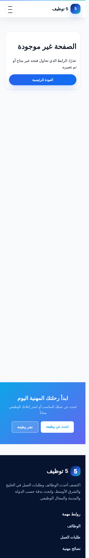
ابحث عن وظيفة (57, 426)
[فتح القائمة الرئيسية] (10, 9)
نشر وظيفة (25, 427)
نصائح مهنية (71, 549)
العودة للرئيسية (42, 80)
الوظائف (73, 526)
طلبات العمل (70, 537)
